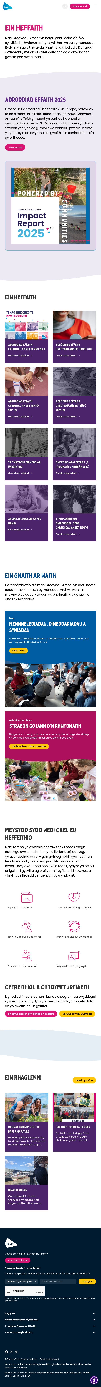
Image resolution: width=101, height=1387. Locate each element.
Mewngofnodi (80, 6)
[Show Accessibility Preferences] (94, 1380)
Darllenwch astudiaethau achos (29, 746)
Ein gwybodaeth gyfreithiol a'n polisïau (31, 1013)
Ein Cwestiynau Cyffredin (77, 1013)
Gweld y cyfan (84, 1080)
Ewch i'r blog (18, 650)
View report (15, 147)
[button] (95, 6)
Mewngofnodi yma (18, 1260)
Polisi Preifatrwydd (49, 1298)
